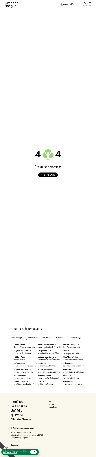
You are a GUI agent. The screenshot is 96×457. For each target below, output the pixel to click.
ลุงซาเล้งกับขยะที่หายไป (46, 357)
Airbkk (65, 350)
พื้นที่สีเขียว (17, 410)
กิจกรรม (51, 404)
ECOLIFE (41, 363)
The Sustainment (44, 375)
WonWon (66, 375)
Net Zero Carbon (19, 375)
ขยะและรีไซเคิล (19, 406)
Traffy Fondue (18, 363)
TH (79, 4)
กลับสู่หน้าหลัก (49, 174)
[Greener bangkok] (11, 5)
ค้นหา (85, 6)
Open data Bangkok (70, 344)
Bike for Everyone (20, 381)
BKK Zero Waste (19, 357)
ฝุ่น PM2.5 (17, 415)
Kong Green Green (45, 369)
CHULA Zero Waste (70, 357)
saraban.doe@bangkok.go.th (21, 437)
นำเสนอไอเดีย (52, 407)
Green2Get (67, 369)
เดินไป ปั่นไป (67, 381)
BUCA (40, 381)
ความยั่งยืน (17, 402)
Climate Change (21, 419)
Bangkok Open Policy (21, 350)
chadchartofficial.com (46, 344)
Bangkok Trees (43, 350)
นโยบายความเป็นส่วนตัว (10, 452)
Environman (67, 363)
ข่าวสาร (50, 401)
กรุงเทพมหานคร (19, 344)
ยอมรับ (33, 452)
